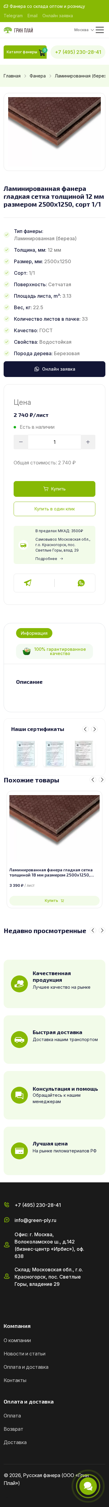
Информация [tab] (34, 633)
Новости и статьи (24, 1354)
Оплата (12, 1416)
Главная (12, 75)
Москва (81, 30)
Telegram (13, 15)
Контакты (15, 1380)
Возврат (13, 1429)
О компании (17, 1340)
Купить (58, 488)
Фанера (38, 75)
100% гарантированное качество (60, 651)
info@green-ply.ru (35, 1220)
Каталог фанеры (22, 52)
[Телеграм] (28, 583)
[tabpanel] (54, 682)
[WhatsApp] (81, 583)
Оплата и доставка (26, 1367)
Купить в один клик (55, 508)
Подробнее (46, 558)
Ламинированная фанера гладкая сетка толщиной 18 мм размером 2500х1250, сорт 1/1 (51, 872)
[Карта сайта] (6, 1496)
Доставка (15, 1442)
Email (33, 15)
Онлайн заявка (57, 15)
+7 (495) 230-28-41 (78, 52)
